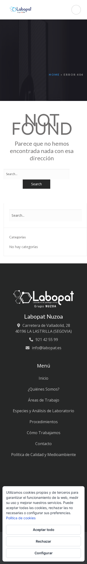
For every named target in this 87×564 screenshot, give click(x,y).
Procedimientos (43, 421)
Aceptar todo (43, 530)
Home (54, 74)
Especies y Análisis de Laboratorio (43, 410)
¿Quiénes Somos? (43, 389)
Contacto (43, 443)
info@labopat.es (46, 347)
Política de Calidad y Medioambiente (43, 454)
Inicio (43, 378)
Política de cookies (21, 518)
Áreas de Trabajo (43, 400)
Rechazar (43, 541)
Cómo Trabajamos (43, 432)
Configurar (44, 553)
